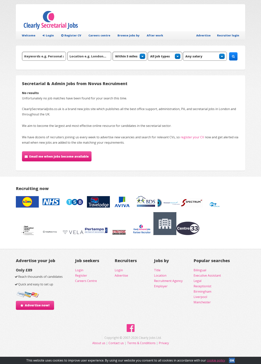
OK (232, 360)
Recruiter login (228, 35)
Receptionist (202, 286)
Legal (197, 281)
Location (160, 275)
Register (81, 275)
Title (157, 270)
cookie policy (216, 360)
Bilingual (200, 270)
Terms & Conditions (141, 343)
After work (155, 35)
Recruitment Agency (168, 281)
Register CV (72, 35)
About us (99, 343)
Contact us (117, 343)
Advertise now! (37, 305)
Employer (161, 286)
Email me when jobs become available (59, 156)
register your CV (192, 137)
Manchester (202, 302)
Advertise (203, 35)
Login (50, 35)
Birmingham (202, 291)
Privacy (164, 343)
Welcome (28, 35)
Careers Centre (86, 281)
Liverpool (200, 297)
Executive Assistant (207, 275)
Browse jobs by (128, 35)
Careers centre (99, 35)
